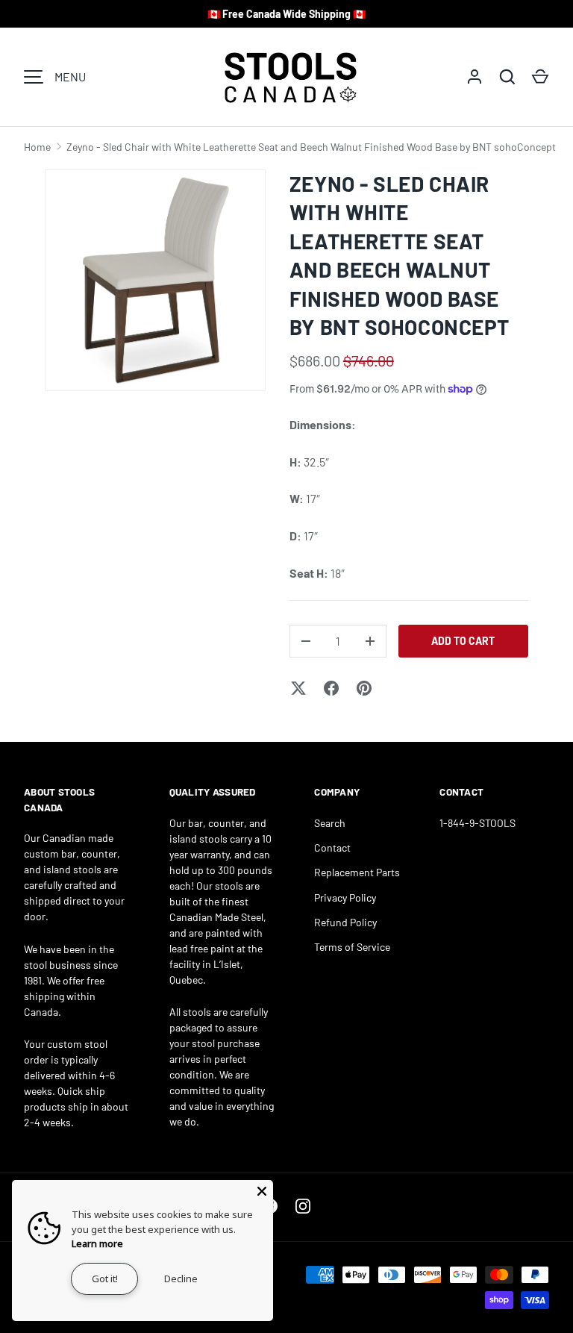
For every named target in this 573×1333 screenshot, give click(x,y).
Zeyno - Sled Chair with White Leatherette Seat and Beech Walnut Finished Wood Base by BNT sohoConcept (311, 146)
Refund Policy (345, 922)
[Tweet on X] (298, 688)
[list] (155, 280)
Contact (332, 847)
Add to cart (463, 640)
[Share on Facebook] (331, 688)
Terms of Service (352, 946)
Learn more (97, 1243)
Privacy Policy (345, 897)
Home (37, 146)
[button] (540, 76)
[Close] (261, 1191)
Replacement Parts (357, 872)
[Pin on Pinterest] (364, 688)
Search (329, 823)
